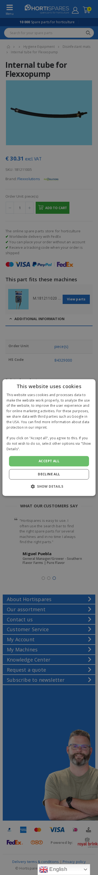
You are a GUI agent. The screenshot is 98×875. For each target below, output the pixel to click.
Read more (30, 449)
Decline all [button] (49, 474)
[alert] (49, 437)
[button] (49, 486)
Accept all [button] (49, 461)
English (57, 869)
